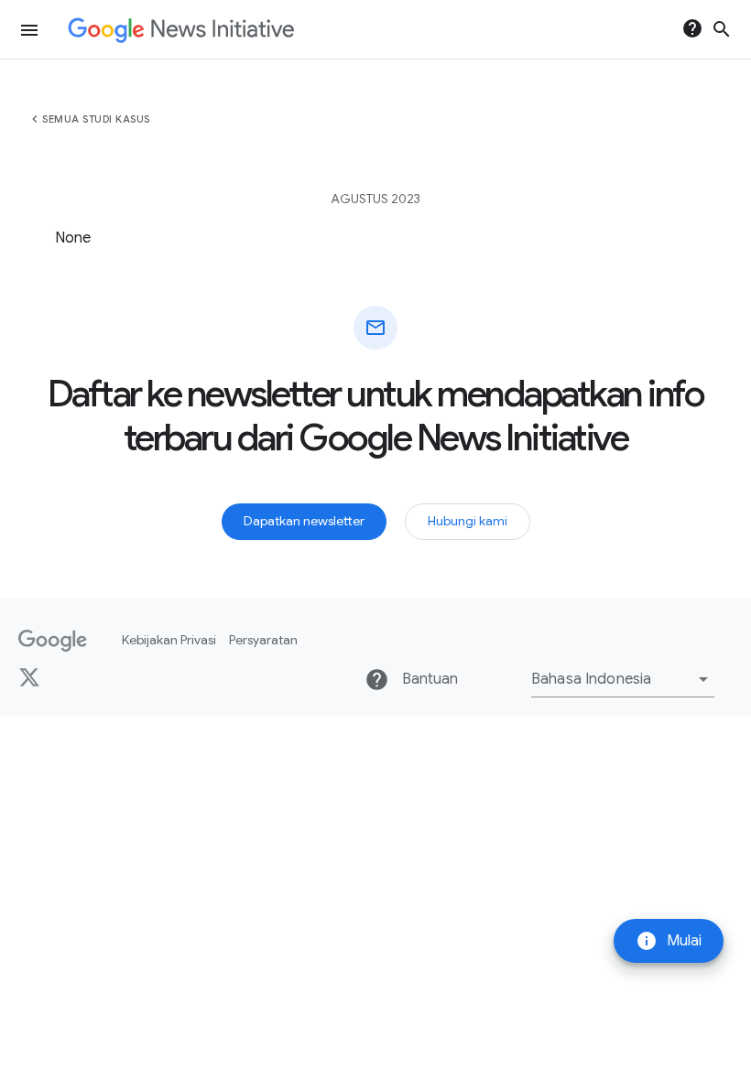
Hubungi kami (467, 521)
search (722, 29)
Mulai (669, 941)
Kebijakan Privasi (169, 640)
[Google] (52, 641)
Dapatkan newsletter (304, 521)
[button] (622, 679)
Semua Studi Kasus (96, 119)
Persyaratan (263, 640)
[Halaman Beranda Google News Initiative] (181, 29)
